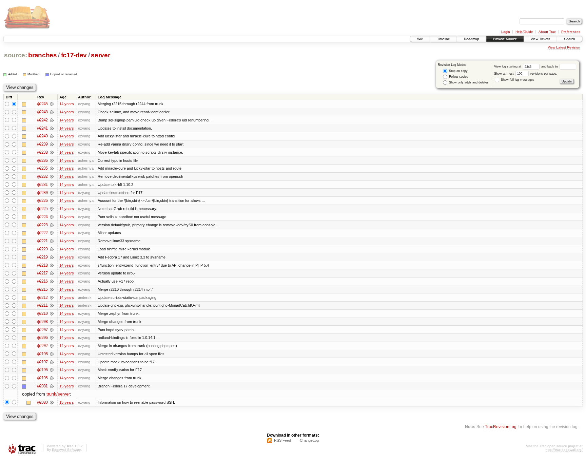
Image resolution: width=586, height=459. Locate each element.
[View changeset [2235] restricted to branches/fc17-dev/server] (52, 168)
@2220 (42, 249)
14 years (66, 104)
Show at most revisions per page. (525, 73)
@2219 (42, 257)
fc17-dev (74, 55)
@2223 (42, 225)
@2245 (42, 103)
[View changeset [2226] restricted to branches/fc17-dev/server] (52, 200)
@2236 (42, 160)
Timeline (443, 39)
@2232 (42, 176)
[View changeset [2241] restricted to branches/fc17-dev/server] (52, 128)
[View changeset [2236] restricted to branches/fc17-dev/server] (52, 160)
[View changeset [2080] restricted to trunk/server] (52, 402)
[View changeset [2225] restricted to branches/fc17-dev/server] (52, 208)
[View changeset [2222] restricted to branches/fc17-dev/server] (52, 232)
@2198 (42, 353)
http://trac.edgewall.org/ (564, 450)
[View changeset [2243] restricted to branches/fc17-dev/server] (52, 112)
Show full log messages (517, 79)
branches (42, 55)
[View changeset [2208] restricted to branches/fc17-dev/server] (52, 321)
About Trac (547, 32)
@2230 (42, 192)
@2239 (42, 144)
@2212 (42, 297)
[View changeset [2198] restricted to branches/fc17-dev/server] (52, 353)
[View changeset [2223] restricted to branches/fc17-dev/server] (52, 225)
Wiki (420, 39)
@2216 (42, 281)
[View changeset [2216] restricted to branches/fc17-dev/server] (52, 281)
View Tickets (540, 39)
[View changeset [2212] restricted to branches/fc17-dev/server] (52, 297)
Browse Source (505, 39)
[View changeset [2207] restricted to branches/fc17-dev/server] (52, 329)
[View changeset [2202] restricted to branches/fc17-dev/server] (52, 345)
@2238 (42, 152)
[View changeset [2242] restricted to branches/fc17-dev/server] (52, 120)
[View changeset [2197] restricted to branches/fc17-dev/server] (52, 362)
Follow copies (458, 76)
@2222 (42, 232)
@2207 (42, 329)
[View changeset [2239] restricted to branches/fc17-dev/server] (52, 144)
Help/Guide (524, 32)
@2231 (42, 184)
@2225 (42, 208)
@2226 (42, 200)
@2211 (42, 305)
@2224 (42, 216)
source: (15, 55)
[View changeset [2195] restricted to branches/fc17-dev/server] (52, 378)
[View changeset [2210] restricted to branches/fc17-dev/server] (52, 313)
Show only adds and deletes (468, 82)
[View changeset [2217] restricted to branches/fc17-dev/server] (52, 273)
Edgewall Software (66, 450)
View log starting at (508, 66)
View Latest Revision (564, 47)
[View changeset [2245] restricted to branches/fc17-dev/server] (52, 103)
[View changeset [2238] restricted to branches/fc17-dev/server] (52, 152)
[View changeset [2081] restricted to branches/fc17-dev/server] (52, 386)
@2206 (42, 337)
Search (569, 39)
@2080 (42, 402)
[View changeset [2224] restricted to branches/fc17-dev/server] (52, 216)
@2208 (42, 321)
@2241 (42, 128)
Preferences (570, 32)
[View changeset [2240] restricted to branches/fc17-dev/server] (52, 136)
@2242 (42, 120)
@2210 (42, 313)
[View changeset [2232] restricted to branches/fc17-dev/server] (52, 176)
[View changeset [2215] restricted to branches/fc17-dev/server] (52, 289)
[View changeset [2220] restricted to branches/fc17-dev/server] (52, 249)
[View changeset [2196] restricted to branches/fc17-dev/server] (52, 369)
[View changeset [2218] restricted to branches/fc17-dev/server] (52, 265)
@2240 (42, 136)
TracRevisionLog (500, 426)
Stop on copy (458, 71)
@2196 (42, 369)
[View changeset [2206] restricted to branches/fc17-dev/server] (52, 337)
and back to (550, 66)
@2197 (42, 362)
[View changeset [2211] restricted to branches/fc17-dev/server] (52, 305)
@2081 (42, 386)
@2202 (42, 345)
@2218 (42, 265)
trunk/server (58, 394)
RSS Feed (282, 440)
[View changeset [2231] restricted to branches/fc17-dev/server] (52, 184)
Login (505, 32)
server (100, 55)
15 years (66, 386)
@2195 (42, 378)
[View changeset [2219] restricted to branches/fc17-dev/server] (52, 257)
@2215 (42, 289)
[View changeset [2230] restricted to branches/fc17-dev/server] (52, 192)
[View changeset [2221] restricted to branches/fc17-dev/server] (52, 240)
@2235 (42, 168)
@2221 (42, 240)
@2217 (42, 273)
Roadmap (471, 39)
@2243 (42, 112)
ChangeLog (309, 440)
